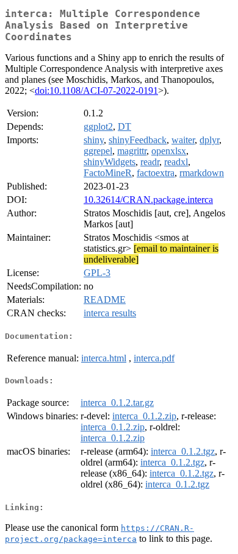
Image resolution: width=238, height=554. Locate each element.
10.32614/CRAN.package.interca (148, 199)
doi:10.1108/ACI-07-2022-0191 (96, 90)
